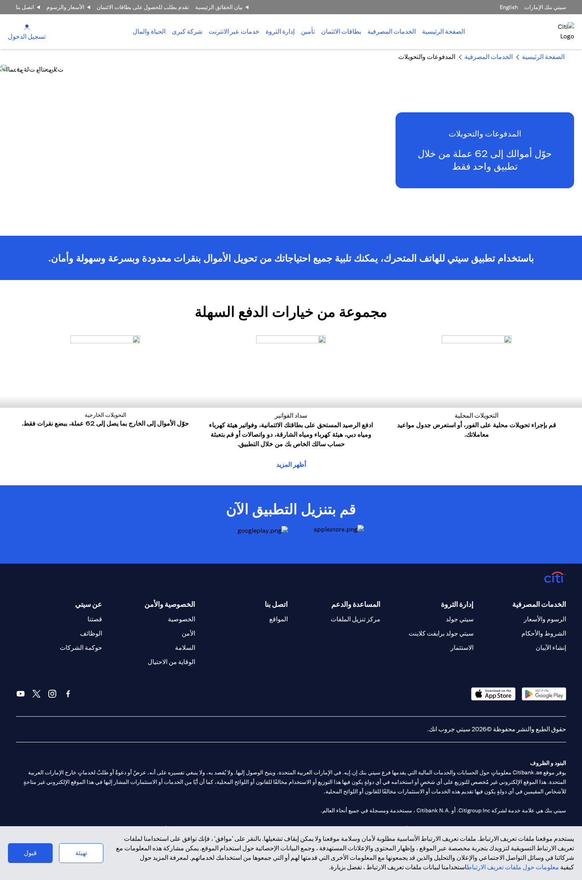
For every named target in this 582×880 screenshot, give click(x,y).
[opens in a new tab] (329, 536)
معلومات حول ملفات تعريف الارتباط (513, 867)
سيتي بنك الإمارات (545, 7)
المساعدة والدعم (355, 604)
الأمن (188, 633)
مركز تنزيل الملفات (355, 619)
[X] (36, 693)
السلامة (185, 647)
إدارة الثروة (280, 31)
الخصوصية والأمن (170, 604)
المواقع (278, 619)
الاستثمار (462, 647)
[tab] (391, 31)
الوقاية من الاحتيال (171, 662)
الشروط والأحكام (543, 633)
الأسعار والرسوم (65, 7)
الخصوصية (181, 619)
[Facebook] (68, 693)
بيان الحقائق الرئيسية (219, 7)
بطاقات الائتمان (341, 31)
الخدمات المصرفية (391, 31)
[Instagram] (52, 693)
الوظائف (91, 633)
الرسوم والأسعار (545, 619)
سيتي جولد (460, 619)
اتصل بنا (25, 7)
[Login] (27, 27)
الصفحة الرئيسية (443, 31)
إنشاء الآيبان (551, 647)
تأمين (308, 31)
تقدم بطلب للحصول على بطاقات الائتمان (143, 7)
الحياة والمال (149, 31)
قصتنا (94, 619)
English (509, 7)
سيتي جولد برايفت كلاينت (441, 633)
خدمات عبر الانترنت (234, 31)
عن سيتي (88, 604)
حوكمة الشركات (81, 647)
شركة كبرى (187, 31)
